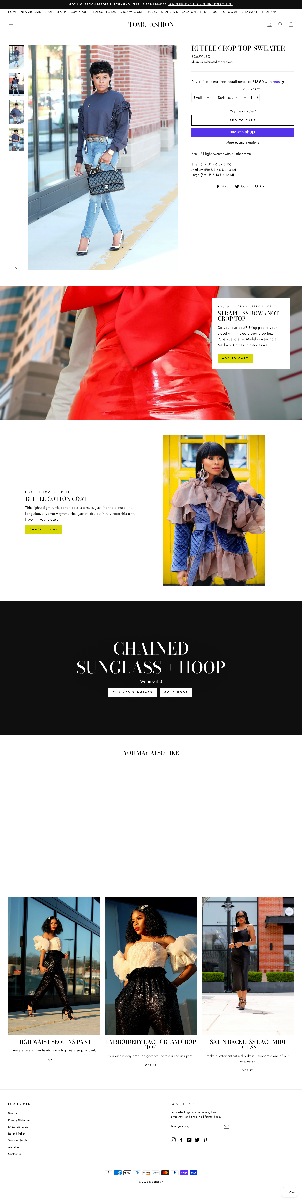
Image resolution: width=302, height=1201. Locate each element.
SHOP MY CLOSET (132, 12)
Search (12, 1113)
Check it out (44, 529)
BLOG (214, 12)
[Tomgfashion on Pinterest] (205, 1139)
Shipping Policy (18, 1127)
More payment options (242, 142)
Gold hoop (176, 692)
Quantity (252, 89)
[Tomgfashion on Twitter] (197, 1139)
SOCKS (152, 12)
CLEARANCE (250, 12)
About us (13, 1147)
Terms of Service (18, 1140)
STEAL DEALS (169, 12)
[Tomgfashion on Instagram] (173, 1139)
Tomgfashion (151, 24)
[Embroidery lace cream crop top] (151, 966)
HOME (12, 12)
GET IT (54, 1059)
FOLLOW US (230, 12)
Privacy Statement (19, 1120)
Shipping (197, 62)
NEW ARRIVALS (31, 12)
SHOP (48, 12)
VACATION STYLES (194, 12)
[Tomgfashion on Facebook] (181, 1139)
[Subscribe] (226, 1126)
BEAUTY (61, 12)
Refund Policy (16, 1133)
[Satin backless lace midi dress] (248, 966)
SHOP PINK (269, 12)
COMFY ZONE (80, 12)
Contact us (14, 1154)
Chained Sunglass (133, 692)
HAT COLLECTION (104, 12)
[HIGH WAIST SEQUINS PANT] (54, 966)
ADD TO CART (235, 358)
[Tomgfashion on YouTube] (189, 1139)
